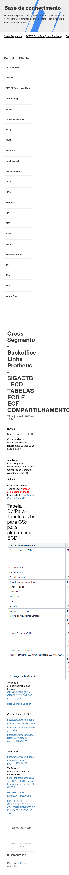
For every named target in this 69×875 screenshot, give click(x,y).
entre (20, 863)
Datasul (9, 108)
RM (7, 212)
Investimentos (13, 171)
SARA (9, 233)
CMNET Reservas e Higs (18, 88)
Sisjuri (9, 243)
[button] (21, 833)
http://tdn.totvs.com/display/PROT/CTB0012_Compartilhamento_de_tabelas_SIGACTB (21, 782)
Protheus (10, 202)
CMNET (9, 77)
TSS (8, 285)
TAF (8, 264)
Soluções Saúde (14, 254)
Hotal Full (10, 150)
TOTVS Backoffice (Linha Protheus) (44, 36)
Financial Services (15, 119)
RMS (8, 223)
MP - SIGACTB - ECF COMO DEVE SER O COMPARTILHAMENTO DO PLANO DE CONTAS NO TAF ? (21, 807)
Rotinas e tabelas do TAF (20, 703)
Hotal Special (12, 160)
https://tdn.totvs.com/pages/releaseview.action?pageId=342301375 (21, 738)
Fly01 (8, 140)
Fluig (8, 129)
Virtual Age (11, 295)
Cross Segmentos (13, 36)
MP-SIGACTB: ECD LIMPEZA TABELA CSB (19, 794)
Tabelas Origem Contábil (21, 496)
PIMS (8, 191)
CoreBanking (12, 98)
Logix (8, 181)
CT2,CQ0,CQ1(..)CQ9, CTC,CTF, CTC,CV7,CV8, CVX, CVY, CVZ (20, 695)
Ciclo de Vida (12, 67)
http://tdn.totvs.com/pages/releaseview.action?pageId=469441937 (21, 760)
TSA (8, 275)
